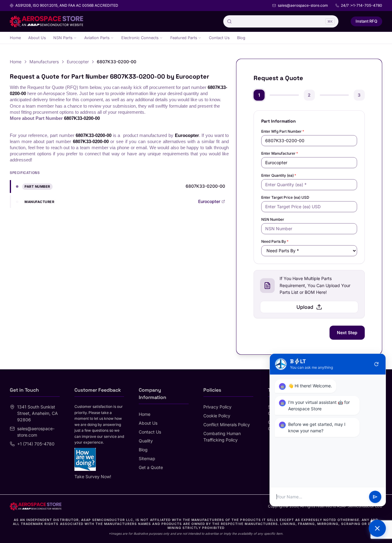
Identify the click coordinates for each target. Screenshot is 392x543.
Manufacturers (44, 61)
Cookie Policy (216, 415)
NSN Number (272, 219)
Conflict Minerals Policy (226, 424)
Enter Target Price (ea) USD (285, 197)
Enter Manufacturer (279, 153)
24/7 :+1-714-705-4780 (361, 5)
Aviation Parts (97, 37)
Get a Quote (151, 467)
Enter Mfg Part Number (282, 131)
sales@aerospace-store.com (303, 5)
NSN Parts (63, 37)
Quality (146, 440)
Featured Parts (183, 37)
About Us (37, 37)
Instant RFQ (366, 21)
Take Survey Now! (92, 476)
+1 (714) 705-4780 (36, 443)
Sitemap (147, 458)
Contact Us (219, 37)
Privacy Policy (217, 406)
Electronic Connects (140, 37)
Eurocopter (78, 61)
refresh (376, 364)
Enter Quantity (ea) (278, 175)
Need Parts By (274, 241)
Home (15, 37)
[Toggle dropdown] (75, 38)
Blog (241, 37)
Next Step (347, 332)
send (375, 496)
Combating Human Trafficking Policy (222, 436)
